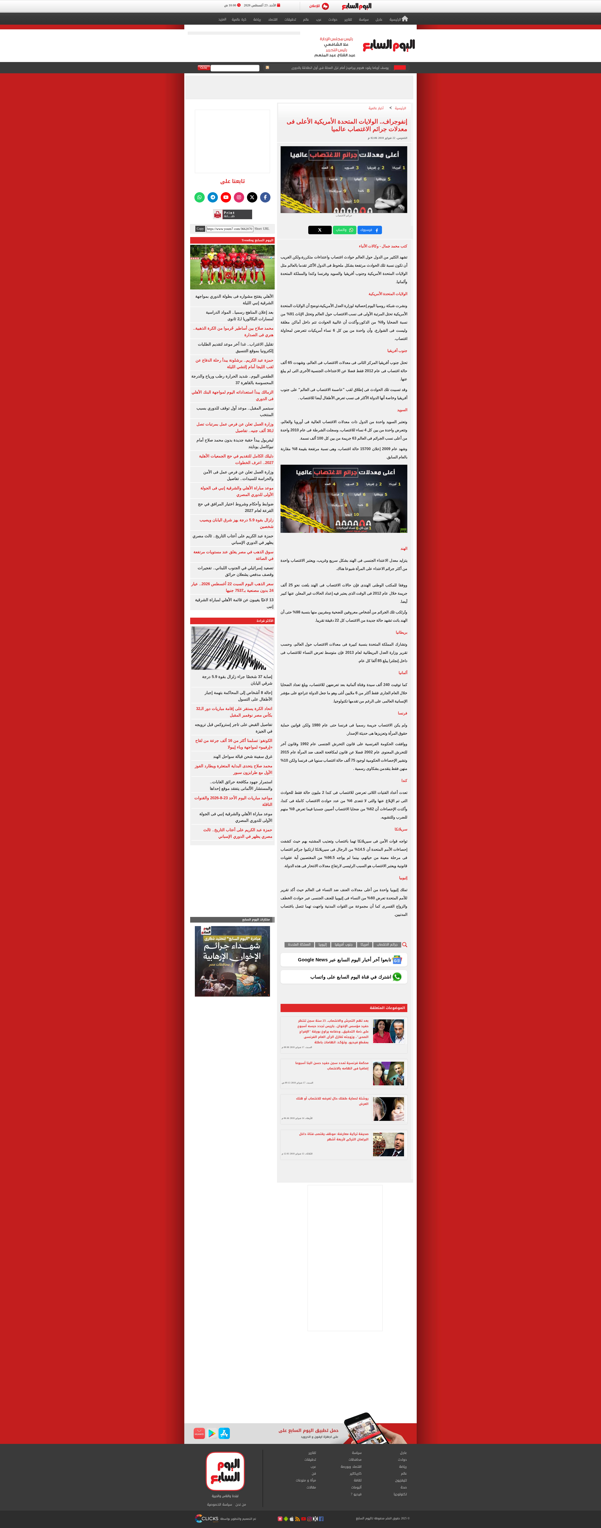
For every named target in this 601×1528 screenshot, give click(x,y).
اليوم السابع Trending (258, 240)
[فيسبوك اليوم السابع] (265, 197)
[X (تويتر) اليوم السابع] (252, 197)
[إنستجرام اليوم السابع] (239, 197)
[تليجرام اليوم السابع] (213, 197)
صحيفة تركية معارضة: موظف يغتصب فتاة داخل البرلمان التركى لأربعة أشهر (334, 1136)
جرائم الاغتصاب (387, 944)
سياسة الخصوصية (219, 1504)
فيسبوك (366, 230)
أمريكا (365, 944)
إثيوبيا (323, 944)
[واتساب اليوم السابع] (199, 197)
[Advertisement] (300, 1374)
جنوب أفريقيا (344, 944)
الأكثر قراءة (265, 621)
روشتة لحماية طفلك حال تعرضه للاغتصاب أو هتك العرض (332, 1101)
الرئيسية (400, 108)
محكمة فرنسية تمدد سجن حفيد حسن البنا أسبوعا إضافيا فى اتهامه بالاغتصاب (332, 1065)
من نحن (240, 1504)
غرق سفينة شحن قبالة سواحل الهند (242, 756)
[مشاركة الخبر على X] (320, 230)
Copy (200, 229)
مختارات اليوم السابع (256, 919)
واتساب (341, 230)
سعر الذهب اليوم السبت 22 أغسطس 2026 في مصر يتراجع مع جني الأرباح (340, 68)
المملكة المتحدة (299, 944)
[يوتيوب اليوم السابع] (226, 197)
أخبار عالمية (376, 108)
